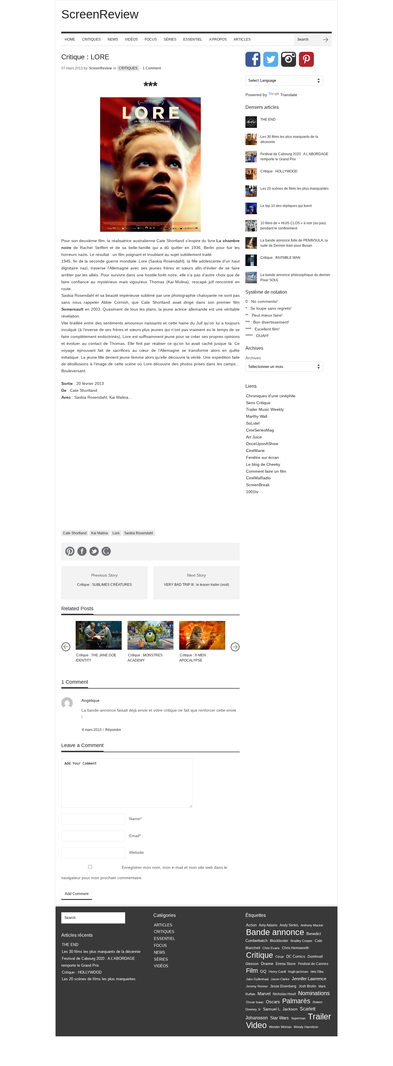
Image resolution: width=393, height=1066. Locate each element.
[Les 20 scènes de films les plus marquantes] (251, 191)
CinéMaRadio (258, 478)
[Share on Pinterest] (70, 552)
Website (136, 852)
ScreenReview (100, 68)
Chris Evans (271, 948)
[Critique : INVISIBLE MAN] (251, 260)
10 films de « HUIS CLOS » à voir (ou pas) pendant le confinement (293, 225)
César (279, 956)
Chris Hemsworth (295, 948)
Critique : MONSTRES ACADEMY (145, 657)
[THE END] (251, 122)
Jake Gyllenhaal (257, 979)
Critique (259, 955)
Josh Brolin (307, 986)
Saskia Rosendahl (138, 533)
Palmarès (296, 1001)
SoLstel (253, 423)
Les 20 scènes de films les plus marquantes (294, 189)
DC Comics (295, 956)
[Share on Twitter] (94, 552)
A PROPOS (218, 39)
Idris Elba (316, 971)
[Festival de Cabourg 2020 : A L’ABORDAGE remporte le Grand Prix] (251, 156)
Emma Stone (286, 964)
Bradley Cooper (301, 941)
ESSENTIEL (192, 39)
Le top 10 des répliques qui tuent (286, 206)
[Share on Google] (106, 552)
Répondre (113, 730)
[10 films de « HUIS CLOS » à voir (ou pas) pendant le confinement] (251, 225)
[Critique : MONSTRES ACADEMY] (150, 635)
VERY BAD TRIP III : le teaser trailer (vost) (196, 585)
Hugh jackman (298, 971)
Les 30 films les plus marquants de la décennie (289, 139)
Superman (298, 1018)
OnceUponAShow (262, 443)
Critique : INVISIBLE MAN (280, 258)
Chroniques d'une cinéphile (270, 396)
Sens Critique (258, 402)
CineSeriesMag (260, 430)
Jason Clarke (280, 979)
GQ (263, 971)
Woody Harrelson (306, 1027)
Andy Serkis (289, 925)
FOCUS (151, 39)
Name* (135, 818)
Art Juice (254, 437)
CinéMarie (255, 450)
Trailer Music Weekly (265, 409)
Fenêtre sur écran (262, 457)
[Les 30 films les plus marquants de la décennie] (251, 139)
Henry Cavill (277, 971)
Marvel (263, 993)
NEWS (113, 39)
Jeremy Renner (257, 986)
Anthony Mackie (312, 925)
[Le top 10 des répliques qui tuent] (251, 208)
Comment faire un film (266, 471)
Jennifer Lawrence (309, 978)
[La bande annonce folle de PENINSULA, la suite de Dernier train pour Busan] (251, 243)
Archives (253, 358)
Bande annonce (275, 932)
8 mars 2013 (92, 730)
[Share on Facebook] (82, 552)
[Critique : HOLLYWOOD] (251, 174)
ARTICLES (242, 39)
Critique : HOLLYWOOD (278, 171)
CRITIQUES (91, 39)
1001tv (252, 491)
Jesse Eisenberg (283, 986)
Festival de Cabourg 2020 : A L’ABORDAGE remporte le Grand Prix (294, 156)
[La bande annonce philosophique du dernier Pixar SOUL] (251, 277)
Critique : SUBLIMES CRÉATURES (104, 585)
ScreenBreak (258, 484)
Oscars (273, 1002)
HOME (70, 39)
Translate (288, 94)
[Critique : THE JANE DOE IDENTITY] (99, 635)
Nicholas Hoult (284, 994)
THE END (268, 119)
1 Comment (152, 68)
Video (256, 1025)
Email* (135, 835)
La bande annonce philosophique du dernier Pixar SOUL (295, 277)
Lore (116, 533)
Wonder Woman (280, 1027)
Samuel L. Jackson (280, 1009)
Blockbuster (279, 941)
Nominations (314, 993)
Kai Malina (99, 533)
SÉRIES (170, 39)
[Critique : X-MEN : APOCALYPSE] (202, 635)
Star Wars (279, 1018)
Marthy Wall (256, 416)
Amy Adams (268, 925)
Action (251, 925)
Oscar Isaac (255, 1002)
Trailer (319, 1016)
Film (252, 970)
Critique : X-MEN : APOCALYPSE (193, 657)
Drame (267, 963)
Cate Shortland (75, 533)
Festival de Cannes (313, 964)
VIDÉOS (131, 39)
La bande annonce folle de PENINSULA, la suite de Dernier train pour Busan (294, 243)
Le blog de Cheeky (263, 464)
